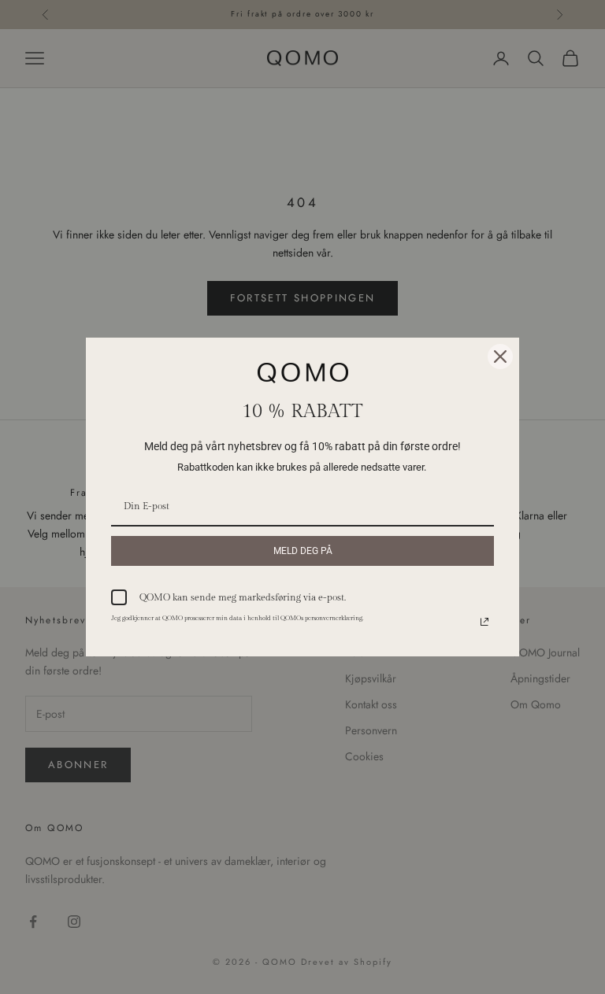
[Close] (500, 356)
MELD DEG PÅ (302, 550)
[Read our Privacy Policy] (484, 621)
